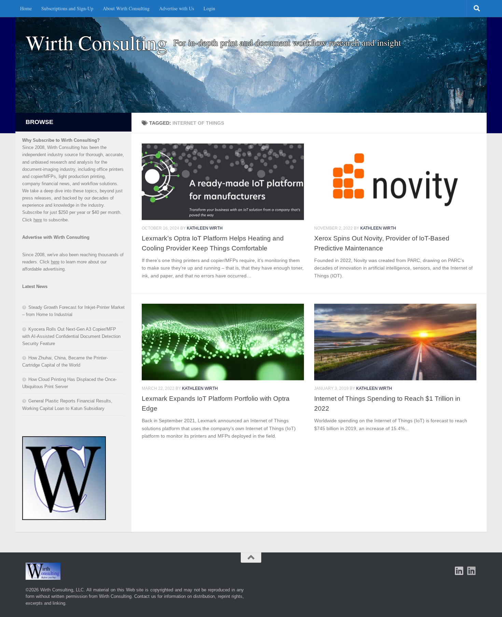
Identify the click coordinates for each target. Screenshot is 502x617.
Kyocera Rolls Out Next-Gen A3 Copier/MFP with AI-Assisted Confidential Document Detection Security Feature (71, 336)
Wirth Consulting (96, 42)
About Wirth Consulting (126, 8)
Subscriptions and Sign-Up (67, 8)
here (37, 219)
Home (26, 8)
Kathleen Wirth (205, 228)
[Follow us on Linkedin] (471, 571)
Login (209, 8)
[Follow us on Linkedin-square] (459, 571)
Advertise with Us (176, 8)
